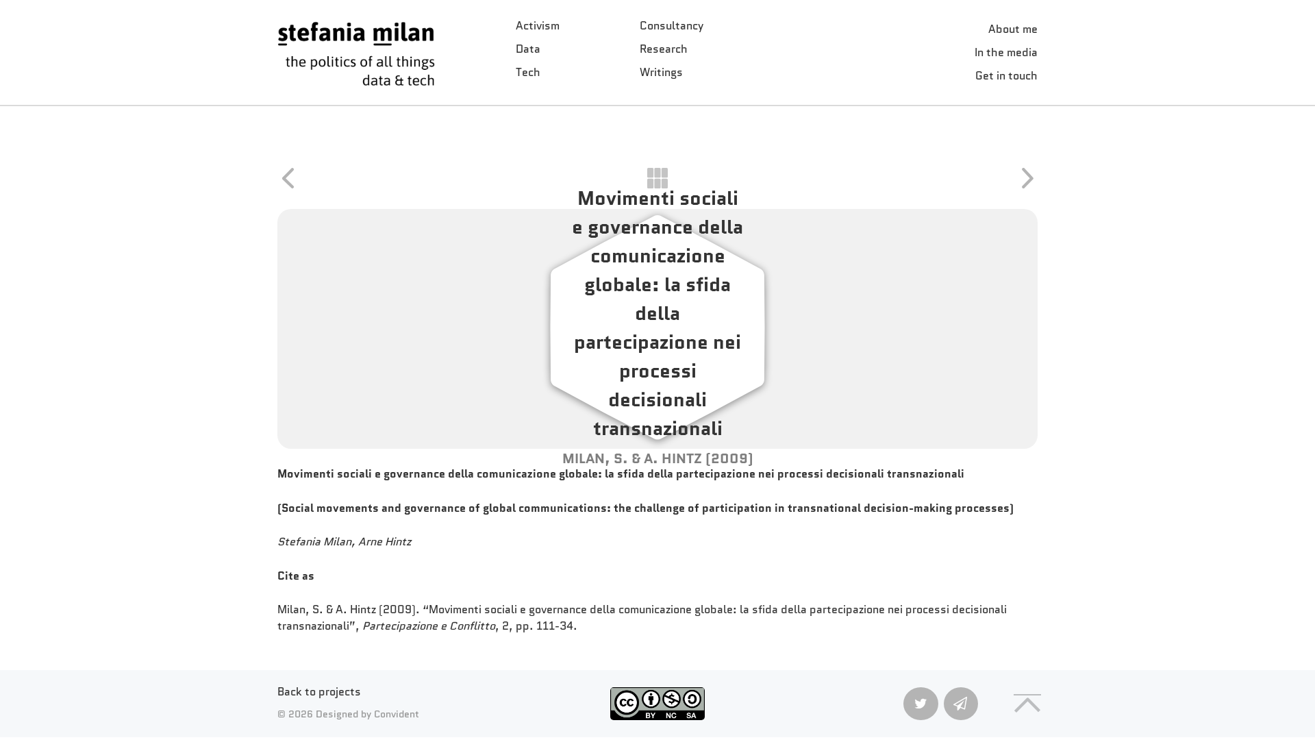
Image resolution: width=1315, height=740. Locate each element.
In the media (1006, 52)
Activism (538, 26)
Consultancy (671, 26)
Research (664, 49)
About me (1013, 29)
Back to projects (319, 692)
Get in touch (1006, 76)
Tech (528, 72)
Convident (396, 714)
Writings (661, 72)
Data (528, 49)
